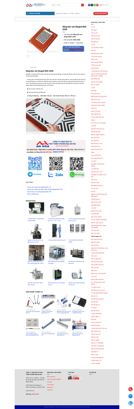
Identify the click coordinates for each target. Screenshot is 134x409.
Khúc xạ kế (94, 256)
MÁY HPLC (94, 270)
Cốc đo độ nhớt (95, 230)
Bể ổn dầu (93, 319)
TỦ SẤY (93, 87)
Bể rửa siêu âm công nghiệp (98, 123)
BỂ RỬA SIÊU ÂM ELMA (97, 349)
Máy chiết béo (94, 41)
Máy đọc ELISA (95, 182)
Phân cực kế (94, 33)
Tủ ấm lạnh (94, 307)
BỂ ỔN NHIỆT (94, 302)
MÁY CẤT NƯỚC (95, 233)
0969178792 (58, 152)
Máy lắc (93, 120)
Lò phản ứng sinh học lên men (99, 328)
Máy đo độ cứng (95, 99)
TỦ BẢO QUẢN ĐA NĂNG (97, 253)
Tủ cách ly (93, 161)
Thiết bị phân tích (95, 199)
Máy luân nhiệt (94, 337)
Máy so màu (94, 296)
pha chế (93, 191)
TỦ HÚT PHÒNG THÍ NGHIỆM (99, 219)
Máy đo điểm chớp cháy (97, 264)
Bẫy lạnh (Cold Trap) (96, 211)
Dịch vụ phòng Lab (33, 194)
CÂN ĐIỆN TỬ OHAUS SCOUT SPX (98, 175)
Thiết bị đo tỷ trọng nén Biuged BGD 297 (47, 312)
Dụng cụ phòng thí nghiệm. (54, 379)
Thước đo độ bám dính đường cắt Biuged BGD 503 (32, 334)
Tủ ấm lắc (93, 208)
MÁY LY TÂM (94, 354)
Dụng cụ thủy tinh (95, 111)
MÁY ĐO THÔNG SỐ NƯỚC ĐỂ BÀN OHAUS (99, 195)
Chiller (92, 152)
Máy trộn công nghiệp (96, 82)
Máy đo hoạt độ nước (96, 149)
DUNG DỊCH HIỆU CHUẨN (98, 105)
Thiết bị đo (94, 108)
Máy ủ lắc (93, 50)
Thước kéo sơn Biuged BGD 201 (47, 334)
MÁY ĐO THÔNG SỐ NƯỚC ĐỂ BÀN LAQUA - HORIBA (99, 75)
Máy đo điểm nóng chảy (97, 279)
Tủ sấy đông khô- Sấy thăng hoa (99, 71)
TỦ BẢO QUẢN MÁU (96, 313)
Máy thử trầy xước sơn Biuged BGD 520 (77, 334)
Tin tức (71, 13)
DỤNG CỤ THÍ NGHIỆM (97, 343)
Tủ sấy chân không (96, 155)
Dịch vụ (65, 13)
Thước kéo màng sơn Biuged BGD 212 (39, 187)
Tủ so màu (94, 276)
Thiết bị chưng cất (95, 334)
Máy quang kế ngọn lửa (97, 158)
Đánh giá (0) (33, 67)
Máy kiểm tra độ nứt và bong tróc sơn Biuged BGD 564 (64, 312)
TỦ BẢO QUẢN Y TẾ (96, 360)
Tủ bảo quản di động (96, 56)
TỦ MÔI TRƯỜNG (95, 363)
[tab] (28, 67)
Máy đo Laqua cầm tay (97, 222)
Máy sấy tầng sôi (95, 304)
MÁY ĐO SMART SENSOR (97, 134)
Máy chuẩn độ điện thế (97, 62)
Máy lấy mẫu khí (95, 310)
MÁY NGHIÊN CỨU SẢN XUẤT (99, 96)
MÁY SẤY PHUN (95, 242)
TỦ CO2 (93, 27)
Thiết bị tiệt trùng (95, 36)
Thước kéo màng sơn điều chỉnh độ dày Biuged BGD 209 (44, 189)
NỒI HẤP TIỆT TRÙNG (97, 261)
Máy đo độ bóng (95, 39)
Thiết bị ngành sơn (29, 19)
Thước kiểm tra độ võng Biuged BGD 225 (62, 334)
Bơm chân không (95, 93)
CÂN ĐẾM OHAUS (95, 205)
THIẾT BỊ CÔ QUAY (96, 65)
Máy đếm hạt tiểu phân (97, 53)
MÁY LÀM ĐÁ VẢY (96, 114)
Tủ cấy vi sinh (94, 188)
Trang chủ (59, 13)
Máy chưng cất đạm (96, 217)
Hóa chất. (49, 382)
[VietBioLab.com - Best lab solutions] (37, 5)
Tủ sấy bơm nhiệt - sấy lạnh (98, 102)
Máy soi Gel (94, 59)
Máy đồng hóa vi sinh (96, 172)
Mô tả (28, 67)
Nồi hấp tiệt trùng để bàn (97, 299)
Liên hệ (77, 13)
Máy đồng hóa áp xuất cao (98, 290)
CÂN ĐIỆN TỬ (94, 351)
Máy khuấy (94, 90)
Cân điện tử (50, 387)
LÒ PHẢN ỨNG (95, 169)
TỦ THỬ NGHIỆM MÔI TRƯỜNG (99, 293)
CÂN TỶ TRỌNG (95, 84)
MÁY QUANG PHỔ (96, 331)
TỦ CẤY (93, 44)
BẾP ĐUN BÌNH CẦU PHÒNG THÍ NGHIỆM (98, 226)
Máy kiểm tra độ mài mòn (97, 129)
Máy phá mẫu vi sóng (96, 143)
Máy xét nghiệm (95, 340)
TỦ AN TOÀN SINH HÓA (97, 117)
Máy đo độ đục (95, 245)
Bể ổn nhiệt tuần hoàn (96, 239)
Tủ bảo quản (50, 384)
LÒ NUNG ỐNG (95, 214)
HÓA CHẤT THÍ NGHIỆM (97, 346)
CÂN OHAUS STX (95, 146)
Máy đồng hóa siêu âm (97, 185)
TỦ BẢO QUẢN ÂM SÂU (97, 357)
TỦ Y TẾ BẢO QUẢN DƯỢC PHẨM (98, 283)
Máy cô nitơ (94, 179)
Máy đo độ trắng (95, 325)
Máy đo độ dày (95, 68)
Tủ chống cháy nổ (95, 287)
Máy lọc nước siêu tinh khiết (98, 273)
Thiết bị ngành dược (96, 259)
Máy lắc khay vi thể (96, 202)
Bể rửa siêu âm (51, 376)
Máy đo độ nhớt (95, 137)
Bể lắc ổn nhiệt (95, 267)
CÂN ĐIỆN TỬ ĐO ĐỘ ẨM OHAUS (97, 165)
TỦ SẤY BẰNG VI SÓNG (97, 47)
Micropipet (94, 30)
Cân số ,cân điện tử (96, 322)
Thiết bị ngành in (95, 316)
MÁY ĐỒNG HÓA (95, 79)
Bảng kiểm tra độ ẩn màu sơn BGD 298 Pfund (78, 312)
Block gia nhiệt (95, 140)
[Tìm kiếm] (82, 5)
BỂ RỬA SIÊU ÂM (95, 131)
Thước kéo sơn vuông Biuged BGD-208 (39, 192)
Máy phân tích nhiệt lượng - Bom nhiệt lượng (99, 249)
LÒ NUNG (93, 126)
